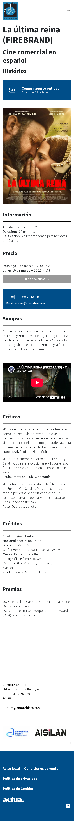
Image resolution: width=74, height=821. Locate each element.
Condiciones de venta (41, 768)
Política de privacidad (20, 778)
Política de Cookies (18, 788)
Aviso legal (11, 768)
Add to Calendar (35, 279)
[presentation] (63, 743)
